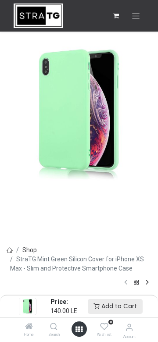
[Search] (54, 327)
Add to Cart (118, 306)
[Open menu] (79, 329)
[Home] (29, 327)
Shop (29, 249)
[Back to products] (136, 282)
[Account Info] (129, 327)
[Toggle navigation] (135, 16)
